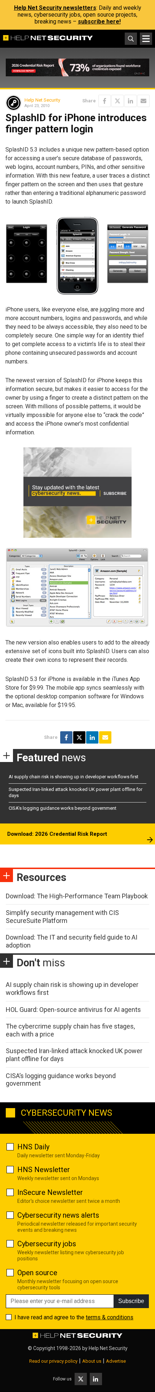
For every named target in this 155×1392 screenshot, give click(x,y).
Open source (37, 1272)
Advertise (116, 1361)
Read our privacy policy (53, 1361)
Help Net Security (42, 100)
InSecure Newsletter (50, 1192)
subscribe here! (99, 21)
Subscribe (131, 1301)
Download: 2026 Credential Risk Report (57, 834)
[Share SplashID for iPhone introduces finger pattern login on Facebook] (104, 101)
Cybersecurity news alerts (58, 1215)
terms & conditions (109, 1317)
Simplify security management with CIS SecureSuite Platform (62, 916)
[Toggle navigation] (146, 39)
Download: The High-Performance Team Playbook (77, 896)
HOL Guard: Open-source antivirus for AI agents (73, 1009)
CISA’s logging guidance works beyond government (62, 808)
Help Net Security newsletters (55, 7)
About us (91, 1361)
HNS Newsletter (43, 1169)
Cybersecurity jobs (46, 1243)
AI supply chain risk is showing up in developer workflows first (73, 776)
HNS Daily (33, 1146)
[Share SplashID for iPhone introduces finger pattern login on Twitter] (117, 101)
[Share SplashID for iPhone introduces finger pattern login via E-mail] (143, 101)
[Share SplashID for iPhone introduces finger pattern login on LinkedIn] (130, 101)
